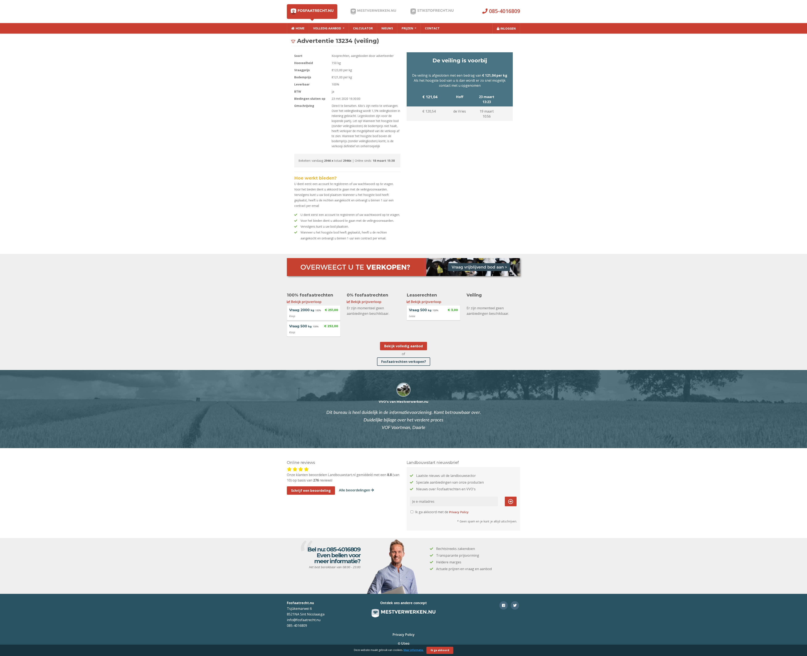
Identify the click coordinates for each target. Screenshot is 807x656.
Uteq (405, 643)
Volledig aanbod (327, 28)
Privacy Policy (459, 512)
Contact (432, 28)
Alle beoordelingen (355, 490)
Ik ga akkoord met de (441, 512)
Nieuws (387, 28)
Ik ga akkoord (440, 650)
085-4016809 (504, 10)
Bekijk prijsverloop (306, 301)
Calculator (363, 28)
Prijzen (408, 28)
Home (300, 28)
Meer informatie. (414, 650)
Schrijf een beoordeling (311, 490)
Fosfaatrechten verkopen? (403, 361)
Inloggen (508, 28)
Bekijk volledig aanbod (403, 346)
